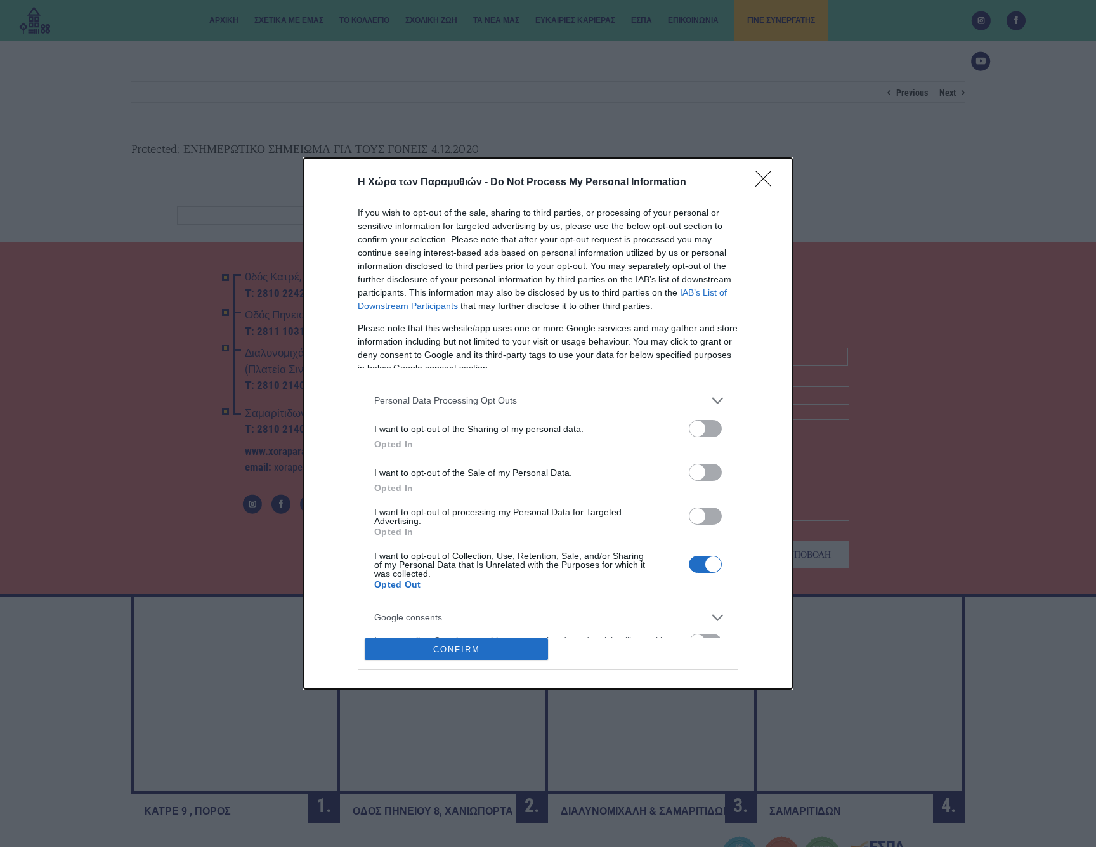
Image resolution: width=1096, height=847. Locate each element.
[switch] (705, 428)
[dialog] (548, 424)
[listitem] (548, 400)
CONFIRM (456, 649)
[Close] (767, 183)
